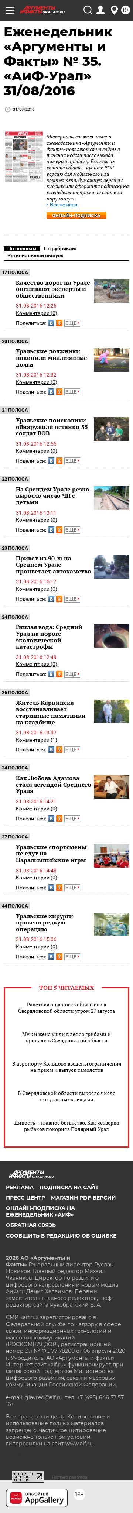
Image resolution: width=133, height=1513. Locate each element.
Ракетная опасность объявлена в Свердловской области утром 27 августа (66, 1007)
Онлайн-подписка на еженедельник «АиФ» (40, 1211)
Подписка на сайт (69, 1187)
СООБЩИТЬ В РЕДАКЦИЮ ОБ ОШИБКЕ (61, 1235)
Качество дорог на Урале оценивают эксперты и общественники (53, 288)
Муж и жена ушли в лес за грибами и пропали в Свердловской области (66, 1037)
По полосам (22, 248)
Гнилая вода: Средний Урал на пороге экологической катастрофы (49, 637)
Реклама (20, 1187)
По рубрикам (60, 248)
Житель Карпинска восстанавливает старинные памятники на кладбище (51, 712)
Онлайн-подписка (76, 215)
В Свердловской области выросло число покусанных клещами (67, 1096)
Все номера (64, 204)
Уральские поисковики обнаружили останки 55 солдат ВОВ (52, 426)
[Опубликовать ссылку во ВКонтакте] (51, 323)
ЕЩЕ (71, 323)
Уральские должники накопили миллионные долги (51, 357)
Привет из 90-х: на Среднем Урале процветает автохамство (53, 564)
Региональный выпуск (35, 255)
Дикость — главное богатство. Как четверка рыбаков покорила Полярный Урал (66, 1125)
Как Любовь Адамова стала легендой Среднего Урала (53, 784)
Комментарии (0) (36, 313)
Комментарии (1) (36, 740)
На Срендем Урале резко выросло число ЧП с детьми (52, 495)
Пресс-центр (25, 1197)
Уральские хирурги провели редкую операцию (44, 922)
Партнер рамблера (69, 1477)
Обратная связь (31, 1225)
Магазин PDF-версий (83, 1197)
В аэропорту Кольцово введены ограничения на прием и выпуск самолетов (66, 1066)
